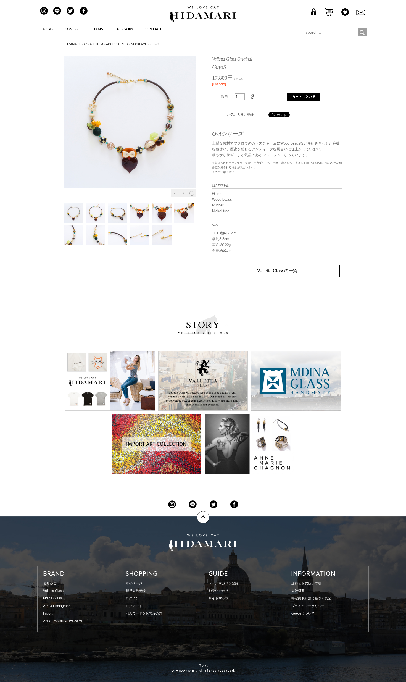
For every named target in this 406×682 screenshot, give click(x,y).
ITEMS (97, 29)
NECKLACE (139, 44)
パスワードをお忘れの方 (144, 613)
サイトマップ (218, 598)
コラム (203, 665)
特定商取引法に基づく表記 (311, 598)
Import (47, 613)
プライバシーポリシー (308, 606)
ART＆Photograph (57, 606)
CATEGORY (123, 29)
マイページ (134, 583)
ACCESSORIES (117, 44)
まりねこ (49, 583)
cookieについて (303, 613)
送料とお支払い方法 (306, 583)
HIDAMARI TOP (76, 44)
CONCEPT (73, 29)
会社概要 (298, 591)
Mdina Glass (52, 598)
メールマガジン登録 (223, 583)
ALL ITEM (96, 44)
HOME (48, 29)
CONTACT (153, 29)
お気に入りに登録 (240, 115)
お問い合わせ (218, 591)
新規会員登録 (136, 591)
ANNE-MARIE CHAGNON (62, 621)
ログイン (132, 598)
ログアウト (134, 606)
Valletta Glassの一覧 (277, 270)
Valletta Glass (53, 591)
